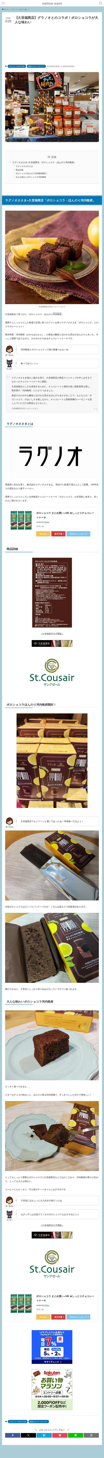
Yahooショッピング (78, 533)
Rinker (46, 522)
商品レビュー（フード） (36, 66)
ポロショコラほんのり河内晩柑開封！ (32, 173)
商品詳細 (19, 169)
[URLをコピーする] (91, 1435)
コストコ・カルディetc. (17, 66)
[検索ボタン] (101, 3)
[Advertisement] (52, 44)
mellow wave (52, 3)
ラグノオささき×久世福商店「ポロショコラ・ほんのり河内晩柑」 (44, 162)
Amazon (43, 533)
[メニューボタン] (3, 3)
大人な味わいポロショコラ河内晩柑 (31, 176)
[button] (12, 1435)
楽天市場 (58, 533)
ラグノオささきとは (24, 166)
